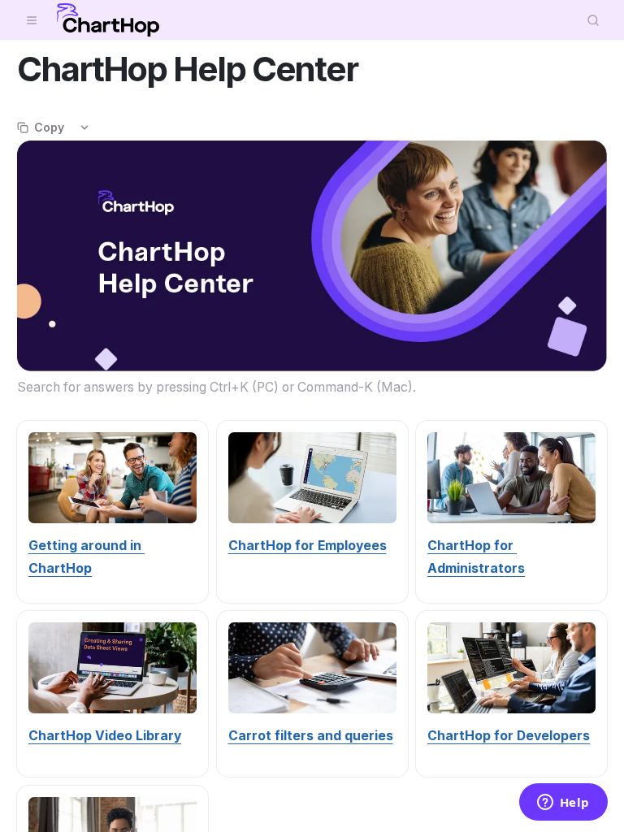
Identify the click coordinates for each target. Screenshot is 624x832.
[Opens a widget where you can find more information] (563, 803)
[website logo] (108, 20)
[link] (307, 545)
